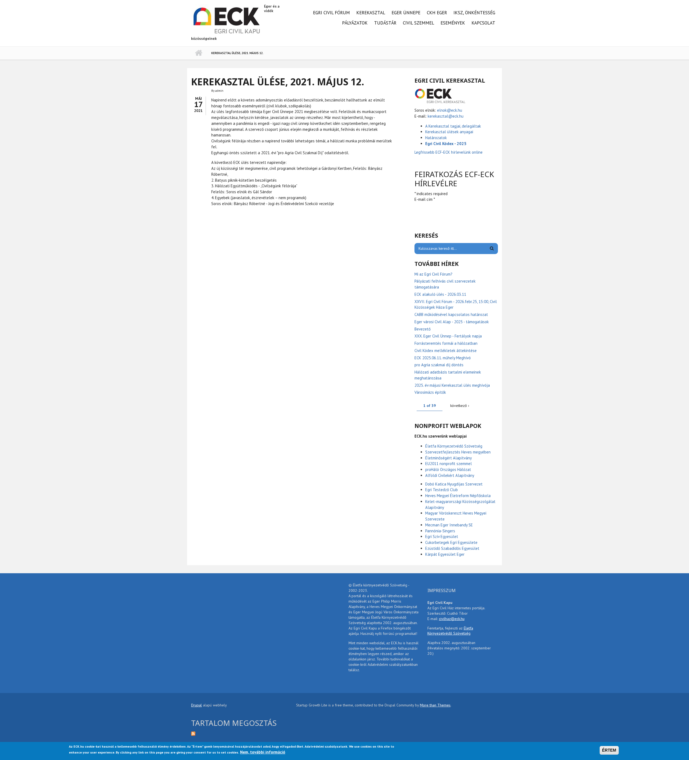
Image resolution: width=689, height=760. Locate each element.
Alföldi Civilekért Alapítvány (449, 475)
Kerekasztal (370, 13)
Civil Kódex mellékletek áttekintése (445, 350)
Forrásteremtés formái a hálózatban (445, 343)
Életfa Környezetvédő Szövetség (453, 446)
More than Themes (435, 705)
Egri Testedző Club (441, 489)
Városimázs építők (430, 392)
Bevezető (422, 329)
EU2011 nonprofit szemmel (448, 463)
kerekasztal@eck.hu (445, 116)
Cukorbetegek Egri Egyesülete (451, 542)
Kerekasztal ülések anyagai (449, 131)
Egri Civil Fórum (331, 13)
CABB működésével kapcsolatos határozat (451, 314)
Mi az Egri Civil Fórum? (433, 274)
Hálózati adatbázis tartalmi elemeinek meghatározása (447, 375)
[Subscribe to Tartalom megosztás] (239, 733)
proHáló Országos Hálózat (448, 469)
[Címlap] (227, 19)
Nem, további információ (262, 751)
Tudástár (385, 23)
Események (453, 23)
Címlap (198, 53)
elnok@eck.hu (449, 110)
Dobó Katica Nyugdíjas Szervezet (454, 484)
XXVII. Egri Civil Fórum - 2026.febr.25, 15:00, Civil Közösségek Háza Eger (455, 304)
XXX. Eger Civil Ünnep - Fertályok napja (448, 336)
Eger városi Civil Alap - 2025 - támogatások (451, 321)
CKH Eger (437, 13)
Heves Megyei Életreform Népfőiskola (458, 495)
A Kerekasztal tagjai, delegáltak (453, 126)
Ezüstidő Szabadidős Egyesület (452, 548)
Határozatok (436, 137)
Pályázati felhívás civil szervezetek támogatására (445, 284)
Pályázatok (355, 23)
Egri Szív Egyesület (441, 536)
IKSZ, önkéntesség (474, 13)
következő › (459, 405)
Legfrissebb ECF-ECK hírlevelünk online (449, 152)
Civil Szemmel (418, 23)
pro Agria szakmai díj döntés (438, 364)
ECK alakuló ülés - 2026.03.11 (440, 294)
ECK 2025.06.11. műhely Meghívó (442, 357)
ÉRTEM (609, 750)
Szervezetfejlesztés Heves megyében (458, 452)
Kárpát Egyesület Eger (445, 554)
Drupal (196, 705)
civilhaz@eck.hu (452, 618)
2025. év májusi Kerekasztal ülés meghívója (452, 385)
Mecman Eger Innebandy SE (449, 524)
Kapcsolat (483, 23)
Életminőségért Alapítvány (448, 457)
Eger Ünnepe (406, 13)
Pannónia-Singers (440, 530)
